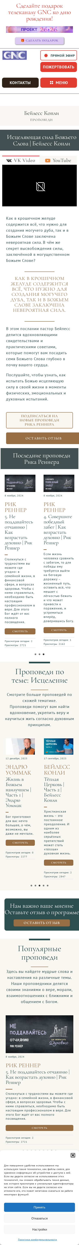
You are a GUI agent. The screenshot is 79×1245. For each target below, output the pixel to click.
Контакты (20, 82)
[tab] (21, 160)
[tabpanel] (39, 186)
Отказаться (39, 1218)
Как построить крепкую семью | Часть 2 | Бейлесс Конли (58, 792)
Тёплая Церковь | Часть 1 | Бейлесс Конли (16, 789)
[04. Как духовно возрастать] (59, 476)
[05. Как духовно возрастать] (20, 476)
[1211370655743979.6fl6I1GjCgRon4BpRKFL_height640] (20, 740)
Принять (39, 1207)
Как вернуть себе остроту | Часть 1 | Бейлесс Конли (33, 1079)
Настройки (39, 1229)
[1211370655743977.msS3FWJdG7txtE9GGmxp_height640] (58, 740)
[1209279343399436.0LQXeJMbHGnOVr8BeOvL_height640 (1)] (39, 1022)
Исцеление (49, 680)
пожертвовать (58, 67)
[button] (73, 1155)
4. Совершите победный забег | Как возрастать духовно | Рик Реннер (58, 529)
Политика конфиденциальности (37, 1239)
